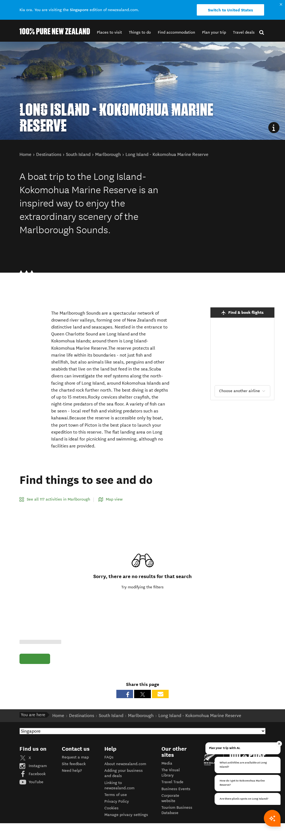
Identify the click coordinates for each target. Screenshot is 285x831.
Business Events (175, 789)
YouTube (35, 782)
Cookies (111, 808)
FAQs (109, 757)
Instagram (37, 765)
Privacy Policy (116, 801)
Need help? (72, 770)
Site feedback (74, 764)
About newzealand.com (125, 764)
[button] (109, 32)
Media (166, 763)
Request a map (75, 757)
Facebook (37, 774)
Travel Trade (172, 782)
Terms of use (115, 794)
